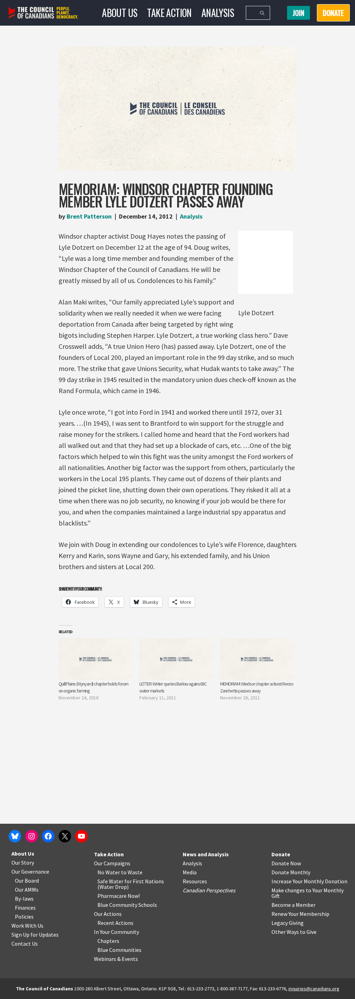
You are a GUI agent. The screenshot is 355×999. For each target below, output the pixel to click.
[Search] (262, 13)
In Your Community (116, 931)
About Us (119, 13)
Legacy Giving (287, 922)
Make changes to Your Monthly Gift (307, 893)
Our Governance (30, 871)
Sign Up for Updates (35, 934)
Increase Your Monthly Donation (309, 881)
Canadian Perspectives (209, 890)
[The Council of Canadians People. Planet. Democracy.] (43, 13)
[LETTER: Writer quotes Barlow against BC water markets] (176, 659)
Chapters (108, 940)
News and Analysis (206, 854)
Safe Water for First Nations (130, 881)
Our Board (27, 880)
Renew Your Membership (300, 913)
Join (298, 13)
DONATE (333, 13)
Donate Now (286, 863)
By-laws (24, 898)
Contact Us (24, 943)
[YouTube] (81, 836)
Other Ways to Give (294, 931)
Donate (280, 854)
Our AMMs (26, 889)
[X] (65, 836)
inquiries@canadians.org (313, 988)
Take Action (169, 13)
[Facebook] (48, 836)
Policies (24, 916)
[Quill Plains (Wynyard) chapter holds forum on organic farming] (95, 659)
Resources (195, 881)
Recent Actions (115, 922)
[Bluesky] (15, 836)
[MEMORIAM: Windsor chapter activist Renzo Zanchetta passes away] (257, 659)
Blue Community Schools (127, 904)
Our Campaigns (112, 863)
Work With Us (27, 925)
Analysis (217, 13)
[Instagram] (31, 836)
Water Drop (113, 886)
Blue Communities (119, 949)
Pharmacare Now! (118, 895)
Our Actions (108, 913)
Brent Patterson (89, 216)
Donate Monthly (290, 872)
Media (190, 872)
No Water (109, 872)
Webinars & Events (116, 958)
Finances (25, 907)
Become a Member (293, 904)
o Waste (132, 872)
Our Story (22, 862)
